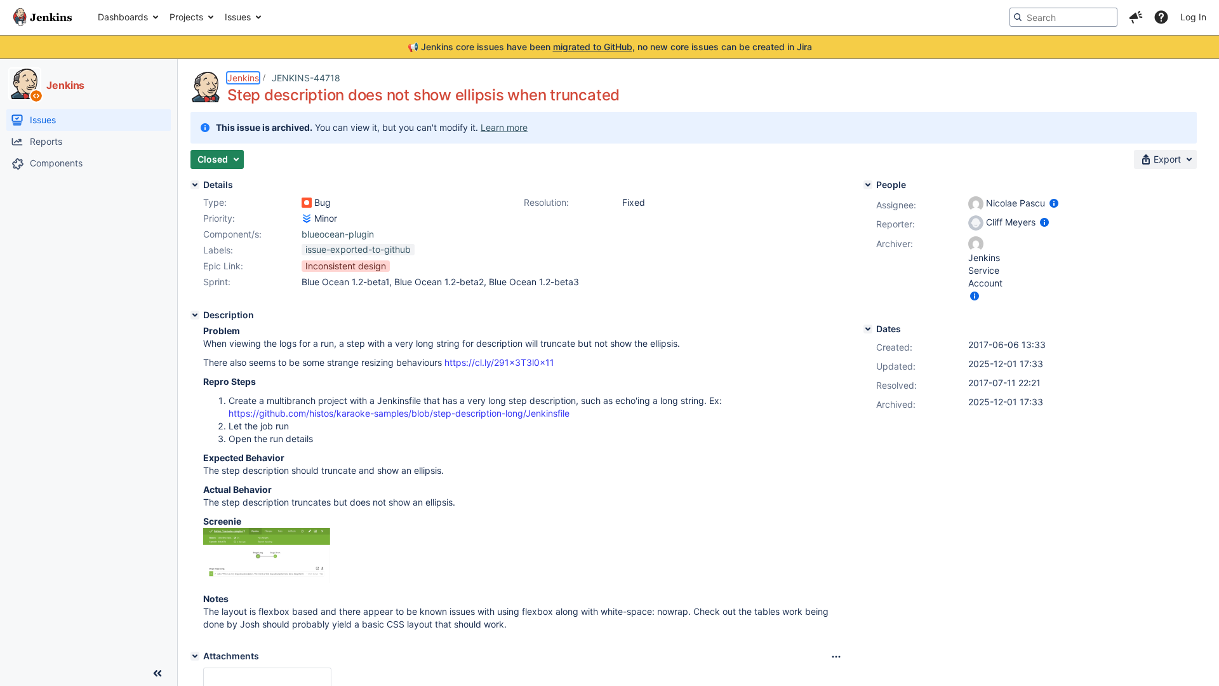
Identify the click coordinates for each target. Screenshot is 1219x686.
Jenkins (243, 77)
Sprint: (216, 281)
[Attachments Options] (836, 656)
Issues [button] (238, 16)
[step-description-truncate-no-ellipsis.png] (266, 579)
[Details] (194, 184)
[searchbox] (1063, 17)
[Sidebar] (157, 673)
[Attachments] (194, 656)
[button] (1136, 17)
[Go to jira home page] (42, 17)
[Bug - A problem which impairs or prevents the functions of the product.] (307, 203)
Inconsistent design (345, 265)
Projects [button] (186, 16)
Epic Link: (223, 265)
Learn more (504, 127)
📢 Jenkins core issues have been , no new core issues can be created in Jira (610, 46)
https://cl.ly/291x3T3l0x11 (499, 362)
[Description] (194, 315)
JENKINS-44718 (306, 77)
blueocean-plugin (338, 234)
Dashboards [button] (123, 16)
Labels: (218, 250)
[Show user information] (1054, 203)
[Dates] (867, 329)
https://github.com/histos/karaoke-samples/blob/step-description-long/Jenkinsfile (399, 413)
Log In (1193, 16)
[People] (867, 184)
